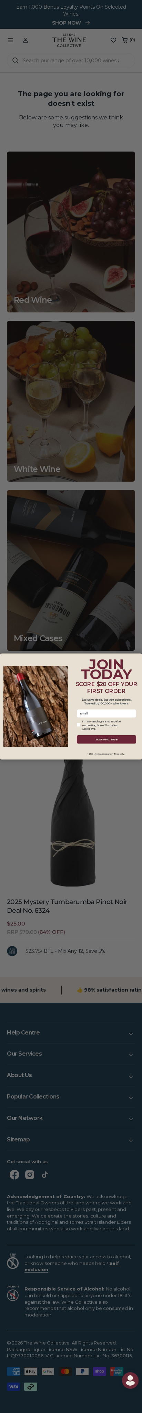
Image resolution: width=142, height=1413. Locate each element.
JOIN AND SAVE (106, 739)
